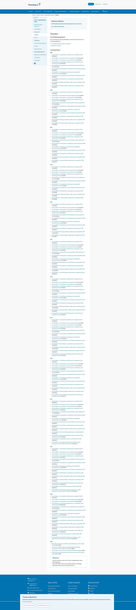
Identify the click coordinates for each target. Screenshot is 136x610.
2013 (51, 317)
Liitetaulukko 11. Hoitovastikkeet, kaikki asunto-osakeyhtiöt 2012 (68, 391)
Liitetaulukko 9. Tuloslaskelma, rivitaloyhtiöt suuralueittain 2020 (67, 79)
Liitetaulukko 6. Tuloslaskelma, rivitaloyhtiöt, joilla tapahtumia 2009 (68, 510)
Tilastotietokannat (72, 588)
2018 (51, 127)
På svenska (98, 4)
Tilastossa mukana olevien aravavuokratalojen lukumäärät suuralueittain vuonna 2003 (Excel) (66, 547)
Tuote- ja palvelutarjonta (40, 43)
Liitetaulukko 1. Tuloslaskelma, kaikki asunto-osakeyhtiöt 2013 (67, 319)
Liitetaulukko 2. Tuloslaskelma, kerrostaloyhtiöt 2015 (65, 245)
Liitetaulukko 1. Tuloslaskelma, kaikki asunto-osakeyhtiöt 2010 (67, 448)
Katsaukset (37, 32)
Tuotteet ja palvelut (74, 11)
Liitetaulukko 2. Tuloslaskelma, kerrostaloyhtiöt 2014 (65, 282)
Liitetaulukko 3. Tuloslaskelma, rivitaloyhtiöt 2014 (64, 284)
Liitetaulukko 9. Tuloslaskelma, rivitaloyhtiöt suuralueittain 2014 (67, 303)
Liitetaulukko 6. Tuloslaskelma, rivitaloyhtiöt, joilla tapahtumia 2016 (68, 218)
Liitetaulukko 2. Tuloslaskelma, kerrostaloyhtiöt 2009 (65, 499)
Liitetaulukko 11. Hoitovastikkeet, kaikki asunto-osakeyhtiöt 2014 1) (68, 310)
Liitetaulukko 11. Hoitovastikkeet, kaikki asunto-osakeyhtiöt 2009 (68, 527)
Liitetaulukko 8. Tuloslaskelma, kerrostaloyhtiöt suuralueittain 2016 (68, 225)
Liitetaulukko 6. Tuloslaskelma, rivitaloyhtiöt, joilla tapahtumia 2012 (68, 374)
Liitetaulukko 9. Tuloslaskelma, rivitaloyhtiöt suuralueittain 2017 (67, 191)
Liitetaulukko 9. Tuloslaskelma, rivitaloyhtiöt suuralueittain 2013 (67, 343)
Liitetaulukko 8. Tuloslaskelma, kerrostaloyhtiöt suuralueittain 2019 (68, 113)
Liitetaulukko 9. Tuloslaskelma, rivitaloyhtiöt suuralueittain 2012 (67, 384)
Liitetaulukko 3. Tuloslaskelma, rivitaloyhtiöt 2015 (64, 247)
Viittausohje (55, 557)
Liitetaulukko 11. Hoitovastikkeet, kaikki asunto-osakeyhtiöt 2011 (68, 432)
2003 (51, 541)
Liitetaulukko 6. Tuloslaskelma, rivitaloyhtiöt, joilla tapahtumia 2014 (68, 293)
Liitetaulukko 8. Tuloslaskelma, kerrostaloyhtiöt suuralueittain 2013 (68, 340)
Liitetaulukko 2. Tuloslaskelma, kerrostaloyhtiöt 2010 (65, 452)
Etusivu (31, 11)
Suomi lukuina (71, 591)
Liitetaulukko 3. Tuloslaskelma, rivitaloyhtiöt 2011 (64, 406)
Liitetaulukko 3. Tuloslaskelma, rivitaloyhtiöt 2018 (64, 134)
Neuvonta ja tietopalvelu (54, 586)
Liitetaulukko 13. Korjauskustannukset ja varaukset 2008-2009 (67, 533)
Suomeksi (91, 4)
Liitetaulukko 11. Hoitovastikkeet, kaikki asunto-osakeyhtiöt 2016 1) (68, 235)
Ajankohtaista (85, 11)
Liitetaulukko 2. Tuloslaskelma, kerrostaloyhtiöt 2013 (65, 323)
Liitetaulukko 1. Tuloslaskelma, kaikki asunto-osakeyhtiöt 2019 (67, 92)
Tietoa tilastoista (47, 11)
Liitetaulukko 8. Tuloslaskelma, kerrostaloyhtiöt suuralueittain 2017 (68, 187)
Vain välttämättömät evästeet (43, 605)
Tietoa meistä (95, 11)
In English (105, 4)
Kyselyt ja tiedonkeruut (61, 11)
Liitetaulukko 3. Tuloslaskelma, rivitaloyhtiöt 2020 (64, 60)
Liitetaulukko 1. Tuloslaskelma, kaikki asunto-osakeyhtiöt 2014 (67, 279)
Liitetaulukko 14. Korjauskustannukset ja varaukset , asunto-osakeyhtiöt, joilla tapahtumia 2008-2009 (66, 537)
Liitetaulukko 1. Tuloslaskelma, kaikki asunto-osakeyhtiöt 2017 (67, 167)
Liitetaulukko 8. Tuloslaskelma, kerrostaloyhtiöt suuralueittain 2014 (68, 299)
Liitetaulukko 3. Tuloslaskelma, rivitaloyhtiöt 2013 (64, 325)
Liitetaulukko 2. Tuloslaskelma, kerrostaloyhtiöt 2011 (65, 404)
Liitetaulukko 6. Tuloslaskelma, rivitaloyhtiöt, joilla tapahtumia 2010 (68, 462)
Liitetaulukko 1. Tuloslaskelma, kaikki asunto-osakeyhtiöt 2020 (67, 54)
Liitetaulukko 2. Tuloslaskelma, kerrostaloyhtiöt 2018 (65, 133)
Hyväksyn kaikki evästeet (29, 605)
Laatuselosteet (38, 49)
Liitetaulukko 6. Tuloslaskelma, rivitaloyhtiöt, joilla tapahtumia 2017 (68, 181)
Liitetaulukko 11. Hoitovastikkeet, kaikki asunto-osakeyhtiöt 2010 (68, 479)
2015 (51, 239)
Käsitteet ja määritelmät (40, 54)
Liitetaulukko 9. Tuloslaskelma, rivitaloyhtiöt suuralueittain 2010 (67, 472)
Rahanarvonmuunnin (73, 593)
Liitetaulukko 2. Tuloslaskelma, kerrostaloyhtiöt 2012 (65, 363)
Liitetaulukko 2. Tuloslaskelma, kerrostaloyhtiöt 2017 (65, 170)
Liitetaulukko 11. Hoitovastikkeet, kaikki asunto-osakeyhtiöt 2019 (68, 123)
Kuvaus (36, 46)
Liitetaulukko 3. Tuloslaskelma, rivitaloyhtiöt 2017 (64, 172)
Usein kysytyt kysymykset (54, 591)
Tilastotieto (38, 11)
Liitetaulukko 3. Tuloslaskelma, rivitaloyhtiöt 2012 (64, 365)
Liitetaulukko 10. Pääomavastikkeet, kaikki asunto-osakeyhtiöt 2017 (68, 194)
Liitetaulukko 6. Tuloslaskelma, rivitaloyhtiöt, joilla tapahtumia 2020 (68, 68)
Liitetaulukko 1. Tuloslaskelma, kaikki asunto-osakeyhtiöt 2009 (67, 496)
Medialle (50, 593)
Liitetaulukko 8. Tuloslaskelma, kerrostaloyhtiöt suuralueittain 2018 (68, 150)
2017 (51, 164)
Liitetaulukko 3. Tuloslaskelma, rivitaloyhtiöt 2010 (64, 454)
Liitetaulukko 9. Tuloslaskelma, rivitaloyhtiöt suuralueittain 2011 (67, 425)
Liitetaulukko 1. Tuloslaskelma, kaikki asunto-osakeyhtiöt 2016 (67, 204)
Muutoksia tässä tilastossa (38, 25)
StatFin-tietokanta (72, 586)
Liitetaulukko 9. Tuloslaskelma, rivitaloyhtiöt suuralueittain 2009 (67, 520)
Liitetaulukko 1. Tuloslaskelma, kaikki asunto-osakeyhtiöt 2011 (67, 401)
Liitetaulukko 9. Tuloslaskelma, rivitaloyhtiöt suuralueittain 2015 (67, 265)
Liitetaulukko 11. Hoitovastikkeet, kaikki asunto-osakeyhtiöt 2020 (68, 85)
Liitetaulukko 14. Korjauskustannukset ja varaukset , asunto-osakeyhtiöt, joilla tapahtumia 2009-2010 (66, 490)
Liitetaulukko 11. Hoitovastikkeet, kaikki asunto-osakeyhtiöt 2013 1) (68, 350)
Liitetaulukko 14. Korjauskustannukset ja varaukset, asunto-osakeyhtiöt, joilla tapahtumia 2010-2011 (66, 442)
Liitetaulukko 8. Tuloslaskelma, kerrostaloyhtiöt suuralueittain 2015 (68, 262)
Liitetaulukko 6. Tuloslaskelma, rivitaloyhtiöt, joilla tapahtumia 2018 (68, 143)
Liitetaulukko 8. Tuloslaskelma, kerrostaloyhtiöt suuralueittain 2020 (68, 75)
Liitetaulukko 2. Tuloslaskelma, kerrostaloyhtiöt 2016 (65, 207)
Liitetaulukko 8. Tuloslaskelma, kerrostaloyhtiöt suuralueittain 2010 (68, 469)
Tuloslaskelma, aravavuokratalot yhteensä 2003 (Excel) (65, 550)
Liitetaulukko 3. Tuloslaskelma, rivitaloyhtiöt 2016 (64, 209)
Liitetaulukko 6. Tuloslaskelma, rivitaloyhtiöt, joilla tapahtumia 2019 (68, 106)
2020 (51, 52)
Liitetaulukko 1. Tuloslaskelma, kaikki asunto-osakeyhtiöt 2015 (67, 241)
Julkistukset (37, 29)
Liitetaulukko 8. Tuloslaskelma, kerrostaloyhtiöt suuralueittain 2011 (68, 422)
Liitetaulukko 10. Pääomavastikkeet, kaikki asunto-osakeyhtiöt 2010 (68, 476)
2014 (51, 276)
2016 (51, 202)
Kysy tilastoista (51, 588)
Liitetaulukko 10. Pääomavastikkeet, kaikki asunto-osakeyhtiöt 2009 (68, 523)
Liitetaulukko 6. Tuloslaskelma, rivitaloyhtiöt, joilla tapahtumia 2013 (68, 333)
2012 (51, 358)
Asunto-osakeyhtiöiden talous (47, 15)
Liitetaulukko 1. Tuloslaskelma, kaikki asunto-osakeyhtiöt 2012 (67, 360)
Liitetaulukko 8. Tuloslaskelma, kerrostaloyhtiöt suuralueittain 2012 (68, 381)
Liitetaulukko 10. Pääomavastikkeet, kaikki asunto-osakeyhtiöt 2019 (68, 119)
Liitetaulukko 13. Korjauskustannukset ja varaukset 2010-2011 (67, 438)
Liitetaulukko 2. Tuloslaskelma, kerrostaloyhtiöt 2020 (65, 58)
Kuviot (35, 37)
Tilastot (38, 15)
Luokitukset (37, 57)
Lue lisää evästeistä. (27, 601)
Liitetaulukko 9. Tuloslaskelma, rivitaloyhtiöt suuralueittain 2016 (67, 228)
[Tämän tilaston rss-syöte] (40, 64)
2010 (51, 446)
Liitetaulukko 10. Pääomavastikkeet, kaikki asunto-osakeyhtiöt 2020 (68, 82)
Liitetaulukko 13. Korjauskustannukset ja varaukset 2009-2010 (67, 486)
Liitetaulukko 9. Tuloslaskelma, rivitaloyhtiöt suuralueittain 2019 (67, 116)
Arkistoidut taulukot (56, 45)
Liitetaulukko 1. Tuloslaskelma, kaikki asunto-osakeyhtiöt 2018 (67, 129)
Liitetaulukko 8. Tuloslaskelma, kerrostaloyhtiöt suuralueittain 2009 (68, 517)
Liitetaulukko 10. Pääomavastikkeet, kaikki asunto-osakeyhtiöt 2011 (68, 428)
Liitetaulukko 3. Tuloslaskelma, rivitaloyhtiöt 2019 (64, 97)
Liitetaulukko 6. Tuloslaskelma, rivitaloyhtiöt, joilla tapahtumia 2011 (68, 415)
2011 (51, 399)
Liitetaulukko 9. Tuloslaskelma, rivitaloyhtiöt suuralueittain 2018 (67, 153)
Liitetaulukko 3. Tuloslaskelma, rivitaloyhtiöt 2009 (64, 501)
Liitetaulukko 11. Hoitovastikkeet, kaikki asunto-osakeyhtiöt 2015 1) (68, 272)
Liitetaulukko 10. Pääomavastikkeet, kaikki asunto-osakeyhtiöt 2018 (68, 157)
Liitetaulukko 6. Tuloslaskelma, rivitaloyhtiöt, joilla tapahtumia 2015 (68, 255)
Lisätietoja (36, 60)
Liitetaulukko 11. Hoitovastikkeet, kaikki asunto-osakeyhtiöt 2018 (68, 160)
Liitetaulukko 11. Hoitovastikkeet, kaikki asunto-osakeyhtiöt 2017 (68, 197)
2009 (51, 494)
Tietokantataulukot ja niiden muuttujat (60, 43)
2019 (51, 90)
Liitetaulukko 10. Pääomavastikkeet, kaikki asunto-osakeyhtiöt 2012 (68, 388)
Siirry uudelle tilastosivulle (57, 26)
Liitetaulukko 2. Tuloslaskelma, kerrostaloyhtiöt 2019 (65, 95)
